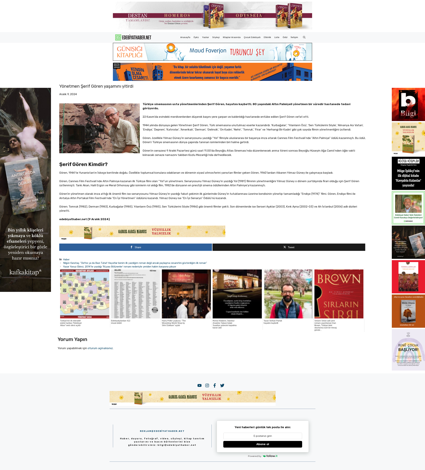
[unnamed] (408, 120)
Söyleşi (216, 37)
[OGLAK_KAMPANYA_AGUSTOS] (408, 292)
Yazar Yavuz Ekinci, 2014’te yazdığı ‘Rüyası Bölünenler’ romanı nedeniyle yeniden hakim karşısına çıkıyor (119, 266)
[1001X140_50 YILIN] (212, 29)
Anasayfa (185, 37)
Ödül (285, 37)
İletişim (294, 37)
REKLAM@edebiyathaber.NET (162, 431)
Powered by (254, 456)
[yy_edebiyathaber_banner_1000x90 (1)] (142, 239)
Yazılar (205, 37)
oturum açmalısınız (100, 348)
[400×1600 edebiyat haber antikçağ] (25, 291)
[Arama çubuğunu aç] (304, 37)
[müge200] (408, 189)
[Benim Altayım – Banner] (408, 326)
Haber (66, 259)
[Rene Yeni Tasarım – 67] (408, 369)
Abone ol (262, 444)
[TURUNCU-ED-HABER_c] (212, 59)
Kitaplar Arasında (232, 37)
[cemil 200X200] (408, 223)
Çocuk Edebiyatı (252, 37)
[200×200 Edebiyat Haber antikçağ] (408, 257)
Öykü (196, 37)
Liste (276, 37)
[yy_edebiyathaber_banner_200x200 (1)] (408, 154)
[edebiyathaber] (212, 80)
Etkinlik (267, 37)
